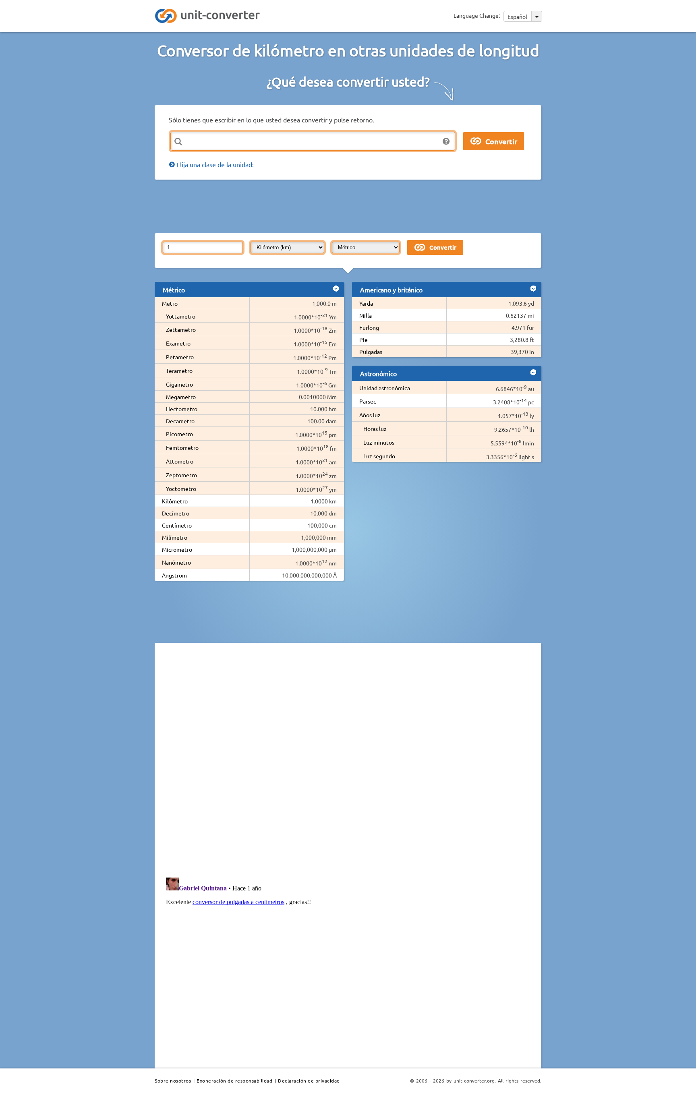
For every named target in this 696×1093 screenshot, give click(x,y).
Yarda (366, 303)
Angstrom (174, 575)
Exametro (178, 343)
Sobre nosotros (173, 1080)
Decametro (180, 420)
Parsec (367, 401)
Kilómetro (175, 501)
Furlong (369, 327)
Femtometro (182, 447)
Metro (170, 303)
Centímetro (177, 525)
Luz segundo (379, 456)
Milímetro (174, 537)
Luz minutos (378, 442)
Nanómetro (176, 562)
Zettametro (181, 329)
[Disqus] (348, 759)
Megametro (181, 396)
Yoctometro (181, 488)
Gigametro (179, 384)
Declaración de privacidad (309, 1080)
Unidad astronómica (384, 387)
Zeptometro (181, 474)
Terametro (179, 370)
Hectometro (181, 408)
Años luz (370, 414)
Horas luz (375, 428)
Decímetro (175, 513)
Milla (365, 315)
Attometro (179, 461)
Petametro (180, 356)
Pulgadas (370, 351)
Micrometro (177, 549)
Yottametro (180, 316)
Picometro (179, 433)
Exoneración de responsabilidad (234, 1080)
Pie (363, 339)
